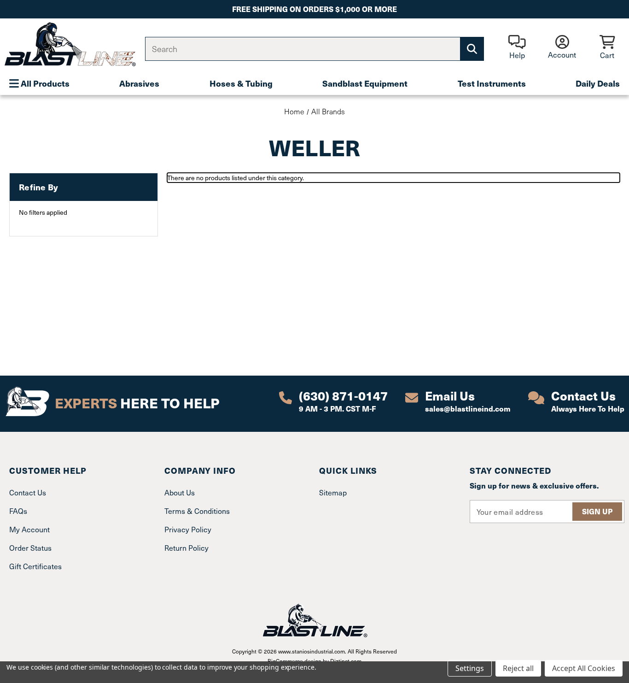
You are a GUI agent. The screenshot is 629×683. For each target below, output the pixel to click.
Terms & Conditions (197, 510)
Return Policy (186, 547)
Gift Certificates (35, 565)
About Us (179, 492)
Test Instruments (492, 83)
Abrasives (139, 83)
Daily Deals (598, 83)
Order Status (30, 547)
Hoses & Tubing (241, 83)
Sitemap (333, 492)
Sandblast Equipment (365, 83)
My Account (29, 529)
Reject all (518, 668)
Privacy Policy (187, 529)
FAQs (18, 510)
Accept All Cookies (583, 668)
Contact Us (27, 492)
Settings (469, 668)
